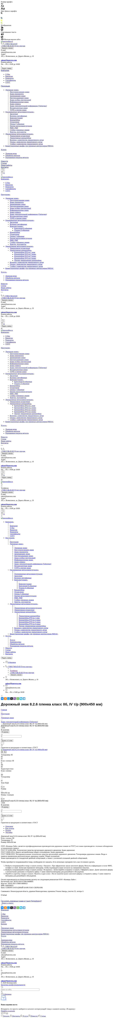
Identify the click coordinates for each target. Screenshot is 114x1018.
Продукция (5, 86)
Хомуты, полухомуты (18, 132)
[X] (11, 698)
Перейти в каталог (8, 1011)
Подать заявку (7, 68)
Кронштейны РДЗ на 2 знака (25, 254)
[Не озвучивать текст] (2, 37)
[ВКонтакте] (2, 698)
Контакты (5, 167)
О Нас (7, 74)
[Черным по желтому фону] (1, 21)
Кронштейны (15, 120)
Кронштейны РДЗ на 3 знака (25, 256)
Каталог (4, 924)
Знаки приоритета (17, 94)
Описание (9, 826)
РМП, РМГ (14, 128)
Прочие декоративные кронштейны (27, 260)
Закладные (14, 114)
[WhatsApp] (17, 698)
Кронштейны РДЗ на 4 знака (25, 258)
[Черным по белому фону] (1, 13)
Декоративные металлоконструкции (19, 134)
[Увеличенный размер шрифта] (3, 9)
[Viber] (14, 698)
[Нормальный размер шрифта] (2, 6)
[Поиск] (3, 169)
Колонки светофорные (18, 116)
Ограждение (14, 122)
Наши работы (6, 165)
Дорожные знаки (12, 90)
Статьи (4, 163)
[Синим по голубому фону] (1, 18)
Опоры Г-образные (17, 124)
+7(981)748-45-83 (10, 44)
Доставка (8, 832)
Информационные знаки (19, 102)
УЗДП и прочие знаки (18, 110)
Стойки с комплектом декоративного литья (26, 144)
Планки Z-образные (21, 230)
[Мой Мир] (8, 698)
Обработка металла (12, 155)
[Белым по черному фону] (1, 16)
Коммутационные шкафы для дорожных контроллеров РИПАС (29, 146)
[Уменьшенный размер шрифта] (2, 4)
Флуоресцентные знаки (19, 108)
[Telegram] (24, 698)
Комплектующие (16, 118)
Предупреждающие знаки (19, 92)
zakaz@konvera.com (9, 60)
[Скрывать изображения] (2, 30)
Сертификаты (10, 80)
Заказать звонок (7, 48)
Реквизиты (9, 78)
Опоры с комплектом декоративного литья (26, 142)
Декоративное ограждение (20, 136)
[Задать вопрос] (2, 743)
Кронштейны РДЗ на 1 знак (24, 252)
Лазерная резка (11, 153)
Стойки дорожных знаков (19, 130)
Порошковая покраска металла (17, 157)
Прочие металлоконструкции (21, 126)
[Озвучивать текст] (2, 35)
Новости (4, 161)
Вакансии (9, 76)
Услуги (3, 150)
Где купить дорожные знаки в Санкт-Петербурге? (21, 901)
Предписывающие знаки (19, 98)
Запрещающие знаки (17, 96)
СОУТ (7, 82)
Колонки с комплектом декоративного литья (27, 140)
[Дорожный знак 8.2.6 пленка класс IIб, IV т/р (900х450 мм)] (24, 749)
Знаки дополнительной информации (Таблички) (28, 106)
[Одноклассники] (5, 698)
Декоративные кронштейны (20, 138)
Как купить (9, 828)
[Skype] (21, 698)
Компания (5, 70)
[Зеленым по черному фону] (1, 23)
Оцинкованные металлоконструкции (19, 112)
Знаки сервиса (15, 104)
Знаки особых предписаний (20, 100)
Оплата (8, 830)
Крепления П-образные (23, 228)
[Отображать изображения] (2, 27)
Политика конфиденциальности (13, 985)
